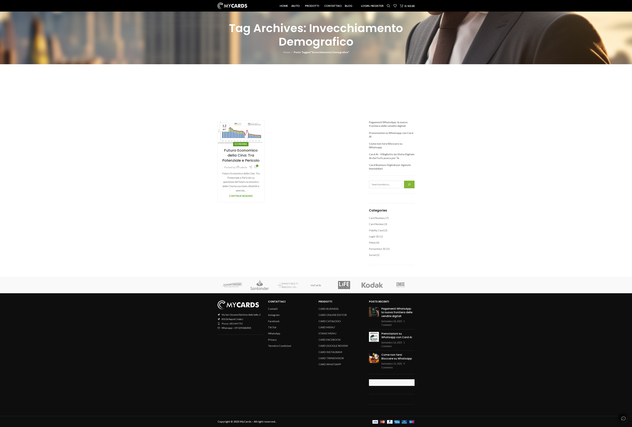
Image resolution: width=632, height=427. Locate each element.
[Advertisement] (316, 89)
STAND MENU (327, 333)
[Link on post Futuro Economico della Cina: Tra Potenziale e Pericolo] (241, 132)
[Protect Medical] (288, 285)
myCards (316, 285)
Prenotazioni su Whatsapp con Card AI (396, 335)
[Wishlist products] (395, 5)
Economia (241, 144)
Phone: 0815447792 (232, 323)
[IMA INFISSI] (400, 285)
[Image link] (238, 304)
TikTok (272, 327)
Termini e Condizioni (279, 345)
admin (243, 167)
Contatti (273, 308)
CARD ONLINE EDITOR (333, 314)
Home (286, 52)
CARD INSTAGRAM (330, 352)
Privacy (272, 339)
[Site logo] (232, 5)
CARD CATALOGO (330, 321)
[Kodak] (372, 285)
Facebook (274, 321)
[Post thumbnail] (374, 317)
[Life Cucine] (344, 285)
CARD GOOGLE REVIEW (333, 345)
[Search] (388, 5)
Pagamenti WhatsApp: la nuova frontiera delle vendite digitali (396, 312)
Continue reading (241, 196)
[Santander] (260, 285)
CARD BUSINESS (329, 308)
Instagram (274, 314)
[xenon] (232, 285)
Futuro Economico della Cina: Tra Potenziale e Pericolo (240, 155)
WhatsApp (274, 333)
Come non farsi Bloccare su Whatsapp (396, 356)
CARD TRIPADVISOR (331, 358)
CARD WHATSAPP (330, 364)
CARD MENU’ (327, 327)
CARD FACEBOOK (330, 339)
